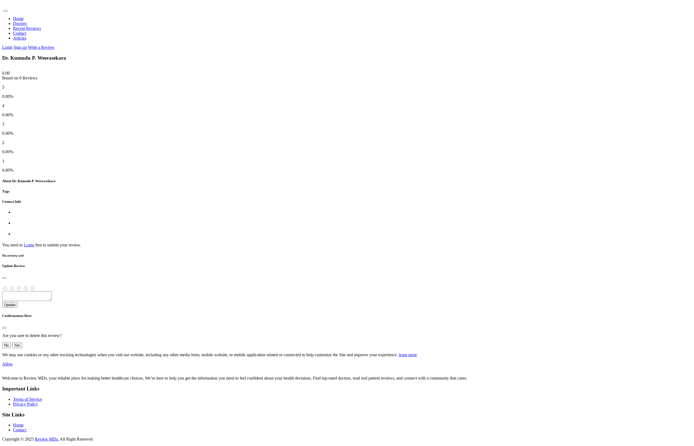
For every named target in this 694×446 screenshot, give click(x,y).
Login (7, 47)
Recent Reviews (27, 28)
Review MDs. (47, 439)
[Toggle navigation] (6, 11)
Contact (19, 33)
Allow (7, 364)
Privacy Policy (25, 404)
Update (9, 305)
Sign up (20, 47)
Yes (17, 345)
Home (18, 18)
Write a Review (41, 47)
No (6, 345)
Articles (19, 38)
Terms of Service (27, 399)
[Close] (4, 278)
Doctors (20, 23)
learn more (408, 354)
